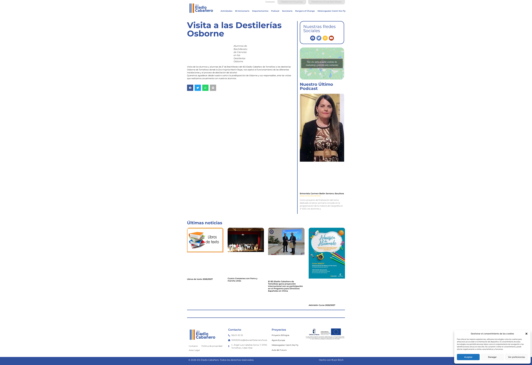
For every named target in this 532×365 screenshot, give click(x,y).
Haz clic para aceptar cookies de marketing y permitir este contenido (322, 63)
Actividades (226, 11)
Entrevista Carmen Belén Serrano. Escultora (322, 193)
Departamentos (260, 11)
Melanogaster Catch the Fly (332, 11)
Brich (341, 360)
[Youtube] (331, 38)
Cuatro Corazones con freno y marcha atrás (242, 279)
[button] (526, 333)
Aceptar (468, 357)
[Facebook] (312, 38)
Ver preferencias (516, 357)
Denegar (492, 357)
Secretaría (287, 11)
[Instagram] (325, 38)
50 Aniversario (242, 11)
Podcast (275, 11)
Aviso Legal (194, 350)
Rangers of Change (305, 11)
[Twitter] (318, 38)
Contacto (193, 346)
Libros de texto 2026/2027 (200, 279)
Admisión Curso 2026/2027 (322, 305)
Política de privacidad (211, 346)
